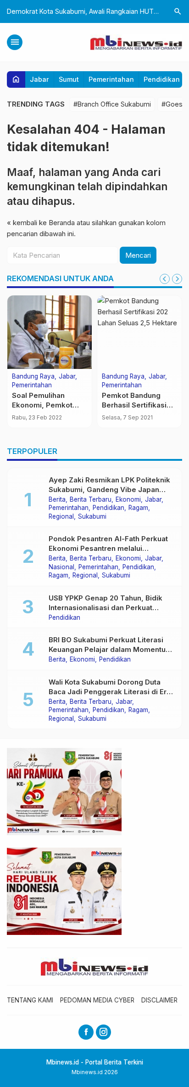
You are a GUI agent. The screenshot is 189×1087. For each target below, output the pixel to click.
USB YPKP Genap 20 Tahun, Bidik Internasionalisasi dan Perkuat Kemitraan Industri (105, 608)
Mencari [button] (138, 255)
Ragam (138, 508)
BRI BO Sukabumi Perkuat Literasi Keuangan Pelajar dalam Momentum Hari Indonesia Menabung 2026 (110, 649)
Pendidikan (162, 79)
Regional (61, 517)
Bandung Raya (33, 377)
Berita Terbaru (90, 500)
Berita (57, 500)
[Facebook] (86, 1032)
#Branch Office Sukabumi (112, 104)
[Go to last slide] (165, 279)
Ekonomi (128, 500)
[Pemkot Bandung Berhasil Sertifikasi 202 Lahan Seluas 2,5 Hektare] (139, 332)
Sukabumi (92, 517)
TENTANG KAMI (30, 1000)
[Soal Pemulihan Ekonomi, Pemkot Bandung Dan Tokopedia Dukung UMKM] (49, 332)
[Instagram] (103, 1032)
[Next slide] (177, 279)
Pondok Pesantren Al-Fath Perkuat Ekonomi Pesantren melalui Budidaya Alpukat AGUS (108, 548)
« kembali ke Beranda (41, 222)
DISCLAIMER (159, 1000)
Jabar (39, 79)
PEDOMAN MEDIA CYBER (97, 1000)
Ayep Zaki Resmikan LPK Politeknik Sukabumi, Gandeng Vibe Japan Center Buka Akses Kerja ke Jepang (111, 490)
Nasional (61, 567)
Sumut (69, 79)
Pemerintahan (111, 79)
